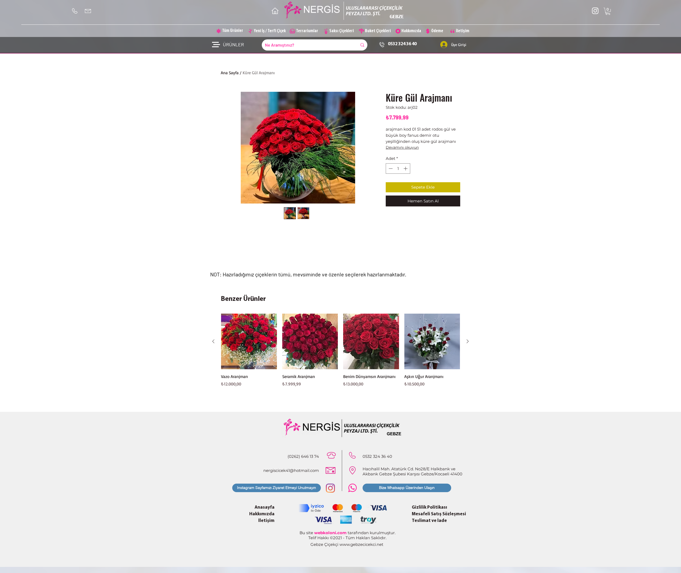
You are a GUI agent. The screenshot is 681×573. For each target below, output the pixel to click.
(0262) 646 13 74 (303, 456)
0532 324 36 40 (402, 44)
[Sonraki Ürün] (467, 341)
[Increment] (406, 168)
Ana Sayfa (230, 72)
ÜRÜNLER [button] (233, 44)
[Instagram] (330, 488)
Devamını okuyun (402, 147)
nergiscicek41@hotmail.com (291, 470)
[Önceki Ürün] (213, 341)
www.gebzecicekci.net (361, 544)
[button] (608, 11)
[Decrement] (390, 168)
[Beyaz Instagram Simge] (595, 10)
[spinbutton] (398, 168)
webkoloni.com (330, 532)
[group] (340, 353)
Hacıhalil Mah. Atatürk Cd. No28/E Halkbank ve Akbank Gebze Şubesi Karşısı (409, 471)
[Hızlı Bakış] (249, 341)
